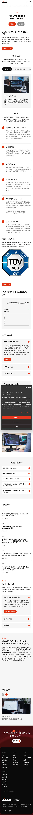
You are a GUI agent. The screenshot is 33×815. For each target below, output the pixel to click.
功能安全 (4, 716)
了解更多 (7, 359)
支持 (24, 760)
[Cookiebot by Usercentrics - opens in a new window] (24, 387)
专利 (19, 804)
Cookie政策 (10, 804)
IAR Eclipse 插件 (9, 367)
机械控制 (15, 762)
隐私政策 (4, 804)
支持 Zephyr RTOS (9, 373)
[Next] (6, 694)
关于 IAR (4, 774)
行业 (14, 752)
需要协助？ (7, 625)
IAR (2, 6)
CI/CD (8, 716)
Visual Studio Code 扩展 (11, 342)
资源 (24, 752)
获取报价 (20, 24)
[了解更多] (30, 513)
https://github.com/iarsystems (6, 810)
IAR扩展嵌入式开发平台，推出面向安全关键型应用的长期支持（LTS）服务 (15, 554)
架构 (3, 762)
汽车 (14, 755)
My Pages (26, 762)
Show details (24, 412)
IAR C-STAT (12, 202)
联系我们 (15, 741)
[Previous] (3, 694)
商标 (15, 804)
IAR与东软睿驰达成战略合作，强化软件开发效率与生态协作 (15, 514)
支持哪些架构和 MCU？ (10, 468)
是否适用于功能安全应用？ (11, 479)
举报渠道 (4, 806)
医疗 (14, 757)
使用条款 (23, 804)
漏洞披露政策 (11, 806)
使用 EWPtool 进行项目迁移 (12, 597)
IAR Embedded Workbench (26, 6)
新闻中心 (4, 779)
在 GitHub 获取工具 (10, 611)
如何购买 (25, 765)
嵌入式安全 (5, 757)
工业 (14, 760)
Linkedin (10, 810)
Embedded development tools (11, 6)
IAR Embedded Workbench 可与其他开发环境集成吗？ (14, 485)
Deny (16, 426)
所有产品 (4, 765)
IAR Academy (27, 757)
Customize (15, 422)
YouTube (3, 810)
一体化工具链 (7, 69)
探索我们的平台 (7, 48)
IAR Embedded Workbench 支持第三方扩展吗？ (14, 491)
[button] (27, 2)
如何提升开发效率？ (9, 473)
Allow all (16, 417)
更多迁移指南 (8, 619)
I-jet (20, 186)
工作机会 (4, 782)
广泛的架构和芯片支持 (20, 69)
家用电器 (15, 765)
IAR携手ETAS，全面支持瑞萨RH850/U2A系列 (12, 527)
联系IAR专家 (6, 284)
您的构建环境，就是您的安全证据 (12, 719)
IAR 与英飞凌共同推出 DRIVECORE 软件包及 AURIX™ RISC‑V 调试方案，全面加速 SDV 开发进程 (15, 568)
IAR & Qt (4, 787)
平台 (3, 755)
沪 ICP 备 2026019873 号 (21, 806)
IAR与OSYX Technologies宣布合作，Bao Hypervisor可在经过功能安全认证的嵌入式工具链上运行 (15, 541)
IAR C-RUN (17, 204)
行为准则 (28, 804)
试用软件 (12, 24)
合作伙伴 (4, 777)
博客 (24, 755)
